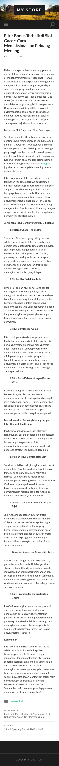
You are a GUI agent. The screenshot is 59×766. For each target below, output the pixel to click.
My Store (29, 9)
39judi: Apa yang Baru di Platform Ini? (23, 728)
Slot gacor (46, 163)
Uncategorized (16, 701)
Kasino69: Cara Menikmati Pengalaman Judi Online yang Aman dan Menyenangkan (27, 714)
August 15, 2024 (13, 56)
